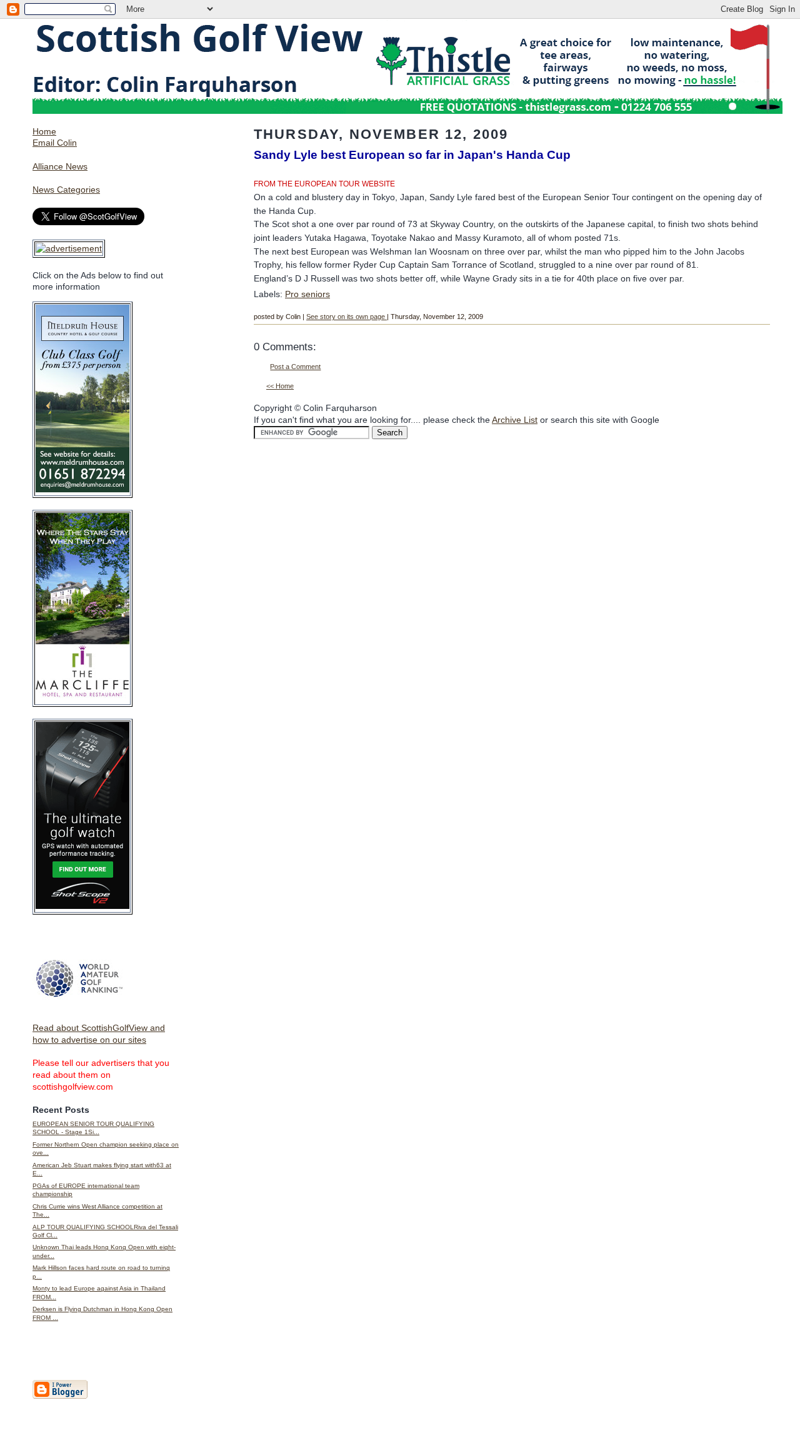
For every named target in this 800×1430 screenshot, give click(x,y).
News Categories (66, 190)
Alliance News (60, 166)
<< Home (280, 386)
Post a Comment (295, 366)
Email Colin (54, 143)
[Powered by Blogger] (60, 1396)
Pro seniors (307, 294)
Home (44, 131)
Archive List (515, 420)
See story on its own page (346, 316)
